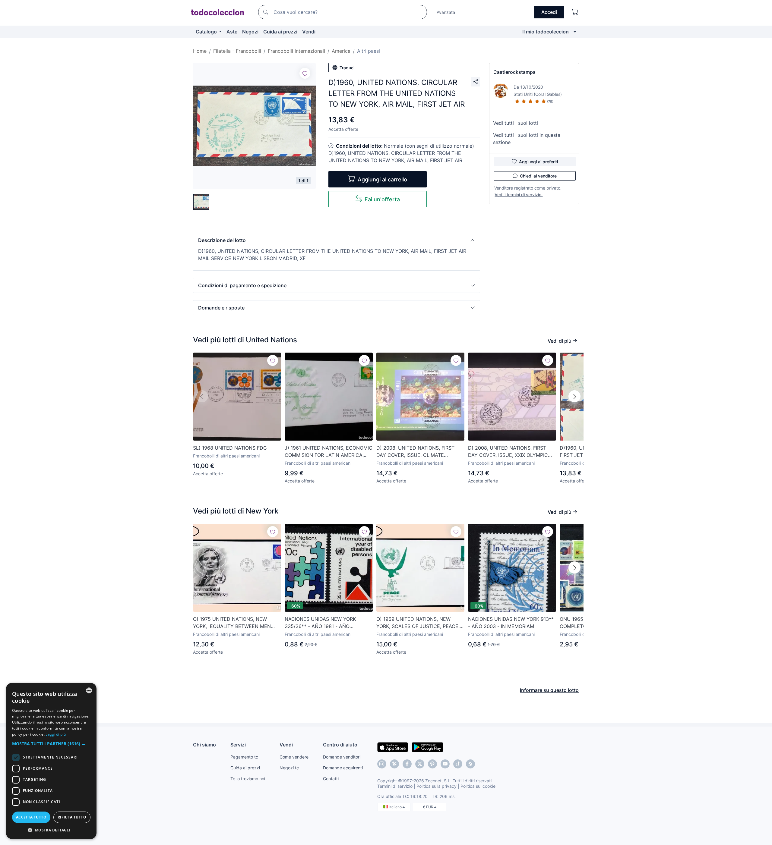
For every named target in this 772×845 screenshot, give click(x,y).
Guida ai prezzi (280, 32)
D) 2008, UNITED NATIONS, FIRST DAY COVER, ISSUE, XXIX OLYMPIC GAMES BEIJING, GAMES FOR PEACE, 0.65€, (511, 452)
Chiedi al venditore (538, 175)
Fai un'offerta (382, 199)
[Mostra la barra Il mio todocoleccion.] (575, 32)
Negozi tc (289, 767)
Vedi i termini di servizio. (519, 194)
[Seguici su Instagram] (381, 763)
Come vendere (294, 756)
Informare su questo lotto (549, 690)
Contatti (331, 778)
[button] (336, 240)
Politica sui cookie (477, 786)
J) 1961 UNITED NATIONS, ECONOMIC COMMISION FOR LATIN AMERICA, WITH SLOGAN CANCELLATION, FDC (328, 452)
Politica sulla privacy (436, 786)
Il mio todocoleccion (545, 32)
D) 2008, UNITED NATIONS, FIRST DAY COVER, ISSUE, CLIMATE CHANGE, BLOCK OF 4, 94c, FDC (415, 452)
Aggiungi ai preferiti (538, 161)
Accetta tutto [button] (31, 817)
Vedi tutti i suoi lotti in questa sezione (526, 138)
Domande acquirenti (343, 767)
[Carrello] (575, 12)
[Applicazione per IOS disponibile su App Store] (392, 747)
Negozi (250, 32)
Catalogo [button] (207, 32)
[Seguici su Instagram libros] (394, 763)
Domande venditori (341, 756)
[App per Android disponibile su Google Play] (427, 747)
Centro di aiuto (340, 745)
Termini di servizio (395, 786)
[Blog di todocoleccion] (470, 763)
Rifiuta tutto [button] (72, 817)
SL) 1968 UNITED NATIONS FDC (230, 448)
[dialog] (51, 761)
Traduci (347, 67)
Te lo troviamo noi (247, 778)
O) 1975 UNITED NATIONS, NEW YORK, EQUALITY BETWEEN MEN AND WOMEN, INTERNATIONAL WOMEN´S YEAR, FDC (232, 623)
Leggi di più (56, 734)
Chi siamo (204, 745)
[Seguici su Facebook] (407, 763)
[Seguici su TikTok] (457, 763)
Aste (231, 32)
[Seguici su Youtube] (445, 763)
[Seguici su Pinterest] (432, 763)
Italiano (396, 807)
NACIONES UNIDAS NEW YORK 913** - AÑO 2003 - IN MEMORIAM (511, 622)
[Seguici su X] (419, 763)
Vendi (308, 32)
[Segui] (304, 73)
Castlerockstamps (514, 72)
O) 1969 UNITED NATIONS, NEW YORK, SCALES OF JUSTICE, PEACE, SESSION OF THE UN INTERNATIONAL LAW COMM (420, 623)
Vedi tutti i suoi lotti (515, 123)
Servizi (238, 745)
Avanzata (446, 12)
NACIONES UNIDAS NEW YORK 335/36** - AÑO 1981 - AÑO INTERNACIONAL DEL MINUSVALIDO (327, 623)
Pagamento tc (244, 756)
